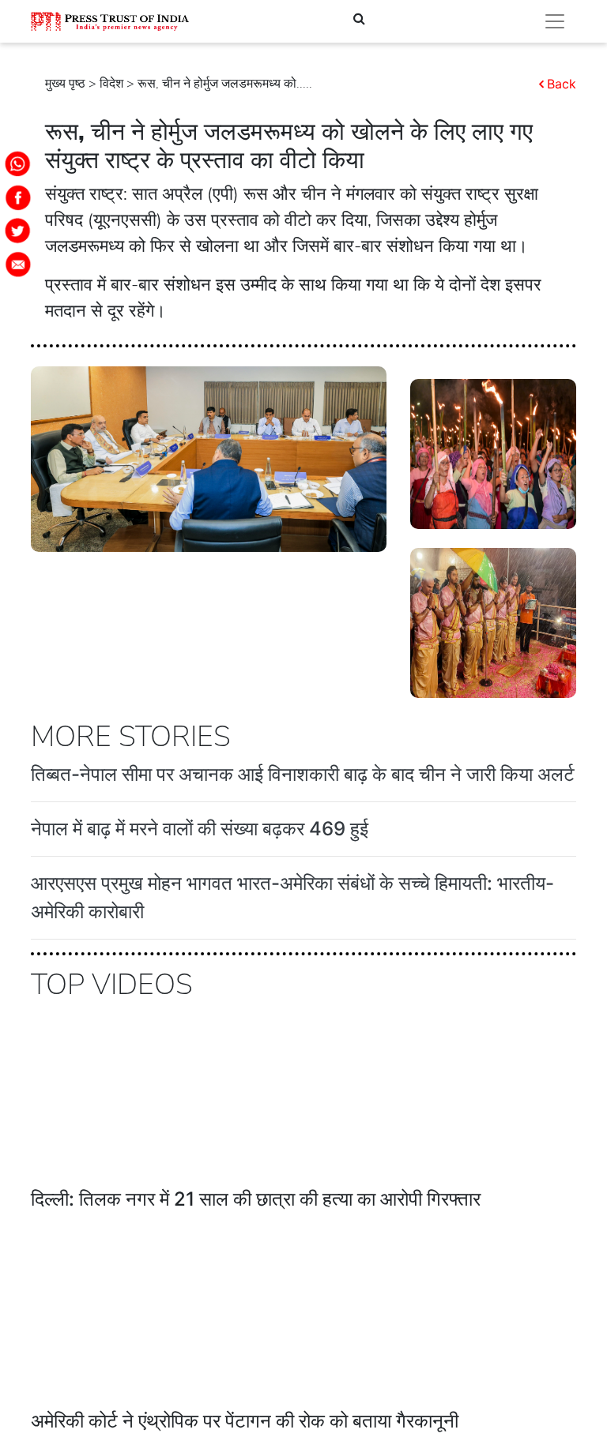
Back (561, 84)
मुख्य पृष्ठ (65, 83)
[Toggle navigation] (554, 21)
